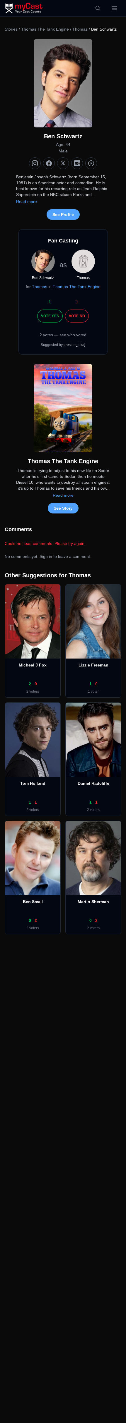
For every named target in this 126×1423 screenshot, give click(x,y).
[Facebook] (49, 163)
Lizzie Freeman (93, 665)
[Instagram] (35, 163)
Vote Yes (50, 316)
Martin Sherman (93, 901)
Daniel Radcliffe (93, 783)
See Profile (63, 214)
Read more (26, 201)
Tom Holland (32, 783)
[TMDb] (91, 163)
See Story (63, 508)
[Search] (98, 8)
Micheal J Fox (33, 665)
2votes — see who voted (63, 335)
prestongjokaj (74, 345)
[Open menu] (114, 8)
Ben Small (33, 901)
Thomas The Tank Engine (45, 29)
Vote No (77, 316)
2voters (32, 691)
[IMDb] (77, 163)
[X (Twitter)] (63, 163)
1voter (93, 691)
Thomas (80, 29)
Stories (11, 29)
